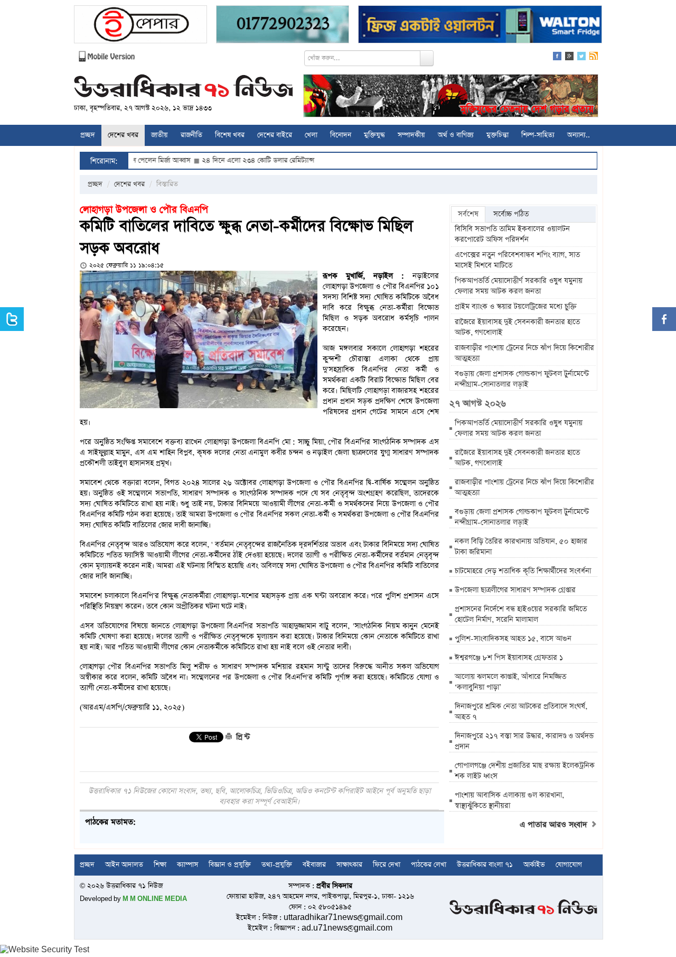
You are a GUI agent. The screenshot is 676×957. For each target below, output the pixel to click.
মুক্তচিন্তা (497, 135)
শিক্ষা (160, 865)
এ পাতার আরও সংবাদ (555, 825)
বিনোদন (340, 135)
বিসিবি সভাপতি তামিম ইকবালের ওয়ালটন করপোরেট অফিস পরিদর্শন (512, 234)
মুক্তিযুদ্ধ (374, 135)
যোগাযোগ (569, 865)
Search (427, 58)
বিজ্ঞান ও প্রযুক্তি (230, 865)
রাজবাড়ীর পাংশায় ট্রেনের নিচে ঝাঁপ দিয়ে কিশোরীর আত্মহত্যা (524, 353)
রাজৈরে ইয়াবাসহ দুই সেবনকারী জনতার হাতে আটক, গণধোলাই (517, 327)
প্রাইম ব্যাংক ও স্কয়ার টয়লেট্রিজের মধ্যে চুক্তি (516, 306)
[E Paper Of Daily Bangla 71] (140, 26)
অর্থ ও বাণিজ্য (456, 135)
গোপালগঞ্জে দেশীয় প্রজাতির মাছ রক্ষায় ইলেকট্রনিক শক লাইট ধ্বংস (525, 770)
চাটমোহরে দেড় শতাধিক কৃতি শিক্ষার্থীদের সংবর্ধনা (523, 571)
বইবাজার (314, 865)
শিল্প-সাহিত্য (538, 135)
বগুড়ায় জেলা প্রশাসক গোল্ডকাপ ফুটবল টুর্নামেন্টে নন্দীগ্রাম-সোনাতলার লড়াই (522, 379)
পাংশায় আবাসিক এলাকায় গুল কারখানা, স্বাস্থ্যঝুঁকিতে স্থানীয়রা (509, 800)
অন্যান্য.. (578, 135)
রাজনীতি (191, 135)
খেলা (311, 135)
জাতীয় (159, 135)
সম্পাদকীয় (411, 135)
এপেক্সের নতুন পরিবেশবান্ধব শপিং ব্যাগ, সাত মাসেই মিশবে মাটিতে (517, 260)
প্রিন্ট (241, 737)
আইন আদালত (124, 865)
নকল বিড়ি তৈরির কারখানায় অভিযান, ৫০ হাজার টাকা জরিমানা (521, 546)
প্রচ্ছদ (87, 135)
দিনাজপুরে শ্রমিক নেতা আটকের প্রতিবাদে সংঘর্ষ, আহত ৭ (521, 711)
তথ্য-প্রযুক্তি (276, 865)
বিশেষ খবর (230, 135)
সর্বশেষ (468, 214)
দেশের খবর (123, 135)
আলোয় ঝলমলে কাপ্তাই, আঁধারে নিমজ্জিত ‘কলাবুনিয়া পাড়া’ (510, 682)
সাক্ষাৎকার (349, 865)
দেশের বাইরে (274, 135)
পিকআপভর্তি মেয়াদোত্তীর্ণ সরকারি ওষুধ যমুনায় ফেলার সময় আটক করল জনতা (519, 286)
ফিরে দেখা (386, 865)
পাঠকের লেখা (428, 865)
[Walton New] (480, 26)
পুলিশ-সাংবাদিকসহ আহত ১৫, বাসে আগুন (513, 638)
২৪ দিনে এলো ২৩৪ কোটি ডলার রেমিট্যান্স (227, 160)
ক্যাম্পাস (187, 865)
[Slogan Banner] (451, 97)
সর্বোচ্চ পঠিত (511, 214)
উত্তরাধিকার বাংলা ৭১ (485, 865)
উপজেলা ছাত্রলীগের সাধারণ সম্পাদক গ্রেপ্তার (515, 590)
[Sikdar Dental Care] (283, 26)
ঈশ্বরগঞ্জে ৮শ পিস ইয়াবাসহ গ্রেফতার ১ (509, 657)
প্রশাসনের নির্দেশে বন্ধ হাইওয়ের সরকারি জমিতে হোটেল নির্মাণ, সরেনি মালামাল (521, 614)
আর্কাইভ (534, 865)
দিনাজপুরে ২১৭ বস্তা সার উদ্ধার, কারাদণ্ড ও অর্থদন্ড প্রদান (524, 741)
